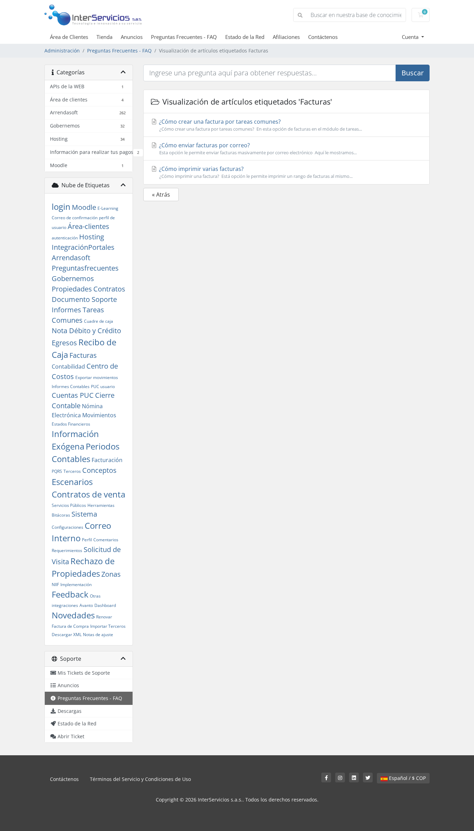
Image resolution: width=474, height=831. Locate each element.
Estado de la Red (244, 36)
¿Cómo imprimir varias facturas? (255, 172)
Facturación (107, 460)
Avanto (86, 605)
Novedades (73, 615)
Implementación (76, 584)
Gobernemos (73, 278)
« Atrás (161, 194)
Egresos (64, 342)
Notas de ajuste (98, 634)
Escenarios (72, 481)
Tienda (104, 36)
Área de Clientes (69, 36)
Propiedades (72, 289)
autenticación (65, 238)
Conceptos (99, 470)
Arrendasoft (71, 257)
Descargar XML (67, 634)
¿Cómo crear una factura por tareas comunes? (260, 125)
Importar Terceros (108, 626)
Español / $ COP (407, 778)
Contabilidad (68, 366)
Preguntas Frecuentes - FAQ (184, 36)
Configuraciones (67, 527)
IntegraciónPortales (83, 247)
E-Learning (108, 208)
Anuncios (132, 36)
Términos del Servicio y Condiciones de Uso (140, 779)
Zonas (111, 574)
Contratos (109, 289)
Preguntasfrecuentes (85, 268)
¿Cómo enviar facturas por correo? (257, 148)
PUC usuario (103, 386)
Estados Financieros (71, 424)
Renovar (104, 617)
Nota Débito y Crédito (86, 330)
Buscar (412, 72)
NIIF (55, 584)
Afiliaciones (286, 36)
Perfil (87, 540)
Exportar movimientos (96, 377)
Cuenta (411, 36)
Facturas (83, 355)
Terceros (72, 471)
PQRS (57, 471)
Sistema (84, 514)
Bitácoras (61, 515)
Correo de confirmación (75, 218)
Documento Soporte (84, 299)
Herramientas (101, 505)
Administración (62, 50)
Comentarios (105, 540)
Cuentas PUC (73, 395)
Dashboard (105, 605)
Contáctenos (323, 36)
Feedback (70, 594)
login (61, 206)
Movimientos (99, 415)
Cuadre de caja (98, 321)
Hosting (91, 236)
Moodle (84, 207)
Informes (66, 309)
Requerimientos (67, 550)
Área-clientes (88, 226)
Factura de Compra (70, 626)
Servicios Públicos (69, 505)
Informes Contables (71, 386)
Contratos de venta (88, 494)
